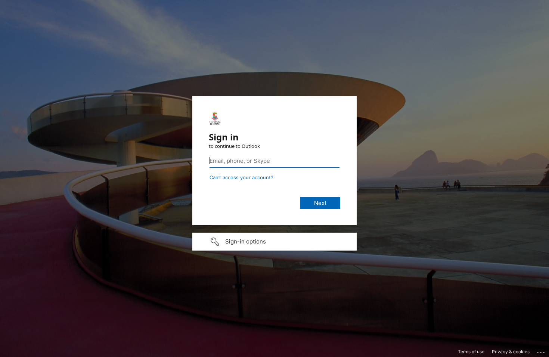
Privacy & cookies (511, 351)
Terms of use (471, 351)
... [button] (541, 350)
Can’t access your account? (241, 177)
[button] (274, 242)
